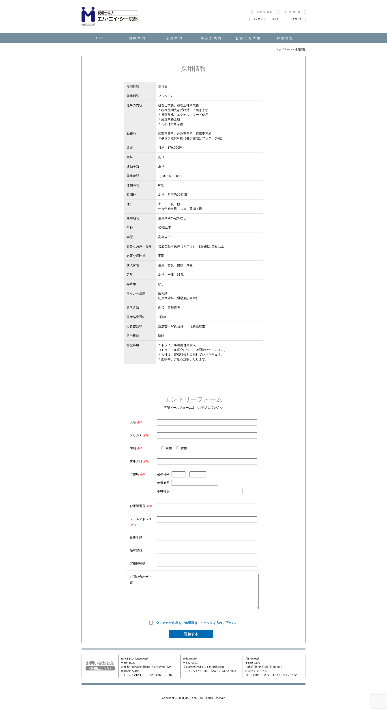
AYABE (277, 19)
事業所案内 (211, 38)
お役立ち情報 (248, 38)
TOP (100, 38)
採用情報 (285, 38)
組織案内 (137, 38)
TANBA (296, 19)
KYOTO (259, 19)
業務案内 (174, 38)
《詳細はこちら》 (100, 668)
